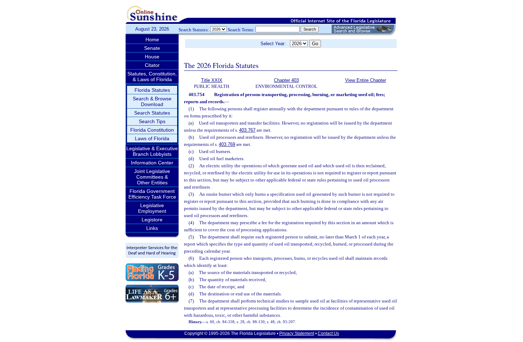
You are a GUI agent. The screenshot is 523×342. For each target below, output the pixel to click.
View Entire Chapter (365, 80)
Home (152, 39)
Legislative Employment (152, 208)
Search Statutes (152, 113)
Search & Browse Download (152, 101)
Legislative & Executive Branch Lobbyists (152, 151)
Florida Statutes (152, 90)
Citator (152, 65)
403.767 (247, 130)
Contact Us (328, 333)
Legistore (152, 219)
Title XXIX (211, 80)
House (152, 56)
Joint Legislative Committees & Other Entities (152, 176)
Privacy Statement (296, 333)
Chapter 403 (286, 80)
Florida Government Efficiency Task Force (152, 194)
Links (152, 228)
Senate (152, 48)
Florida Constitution (152, 130)
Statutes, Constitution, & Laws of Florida (152, 76)
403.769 (227, 144)
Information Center (152, 162)
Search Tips (152, 121)
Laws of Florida (152, 138)
